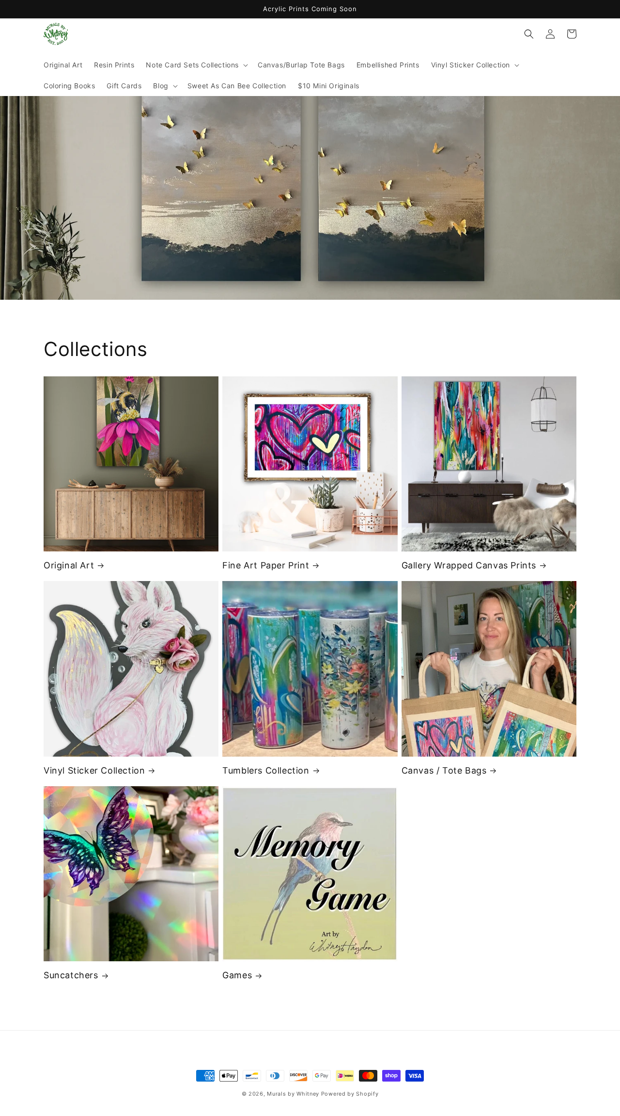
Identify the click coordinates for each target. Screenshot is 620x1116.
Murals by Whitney (293, 1093)
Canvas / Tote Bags (444, 770)
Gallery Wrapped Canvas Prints (469, 565)
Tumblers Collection (265, 770)
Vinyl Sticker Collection (94, 770)
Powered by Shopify (350, 1093)
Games (237, 975)
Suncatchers (71, 975)
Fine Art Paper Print (265, 565)
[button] (196, 65)
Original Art (69, 565)
